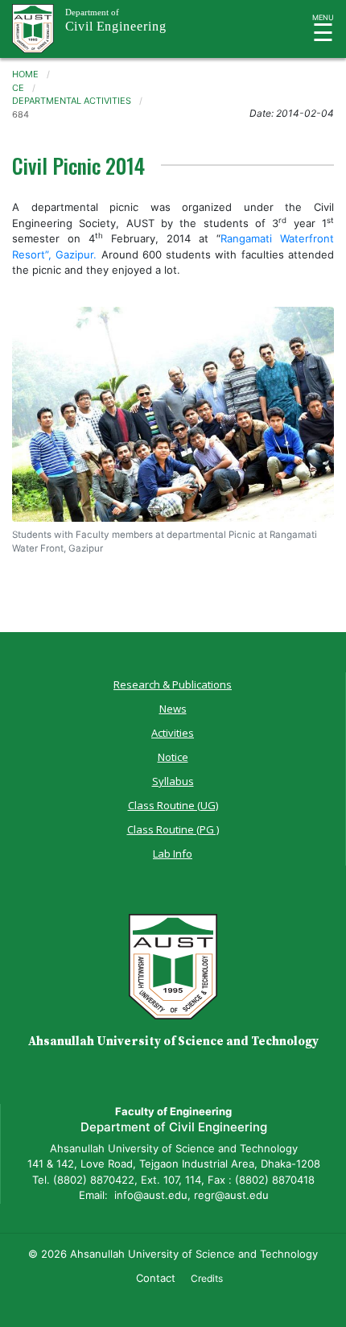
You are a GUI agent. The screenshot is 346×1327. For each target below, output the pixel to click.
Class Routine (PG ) (173, 829)
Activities (172, 733)
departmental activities (71, 100)
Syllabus (173, 781)
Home (25, 74)
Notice (173, 757)
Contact (155, 1277)
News (173, 708)
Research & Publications (172, 684)
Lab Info (172, 853)
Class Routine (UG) (173, 805)
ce (18, 87)
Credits (207, 1278)
